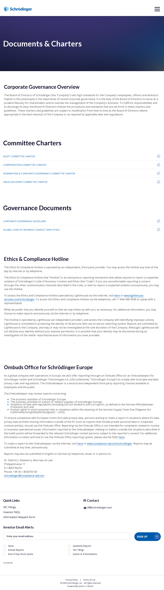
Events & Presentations (85, 554)
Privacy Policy (72, 579)
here (117, 295)
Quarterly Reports (82, 546)
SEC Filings (9, 507)
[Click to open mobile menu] (157, 9)
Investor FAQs (11, 512)
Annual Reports (16, 550)
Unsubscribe (7, 563)
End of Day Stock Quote (20, 554)
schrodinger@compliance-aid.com (24, 475)
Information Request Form (19, 517)
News (11, 546)
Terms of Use (89, 579)
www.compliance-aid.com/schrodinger (109, 443)
